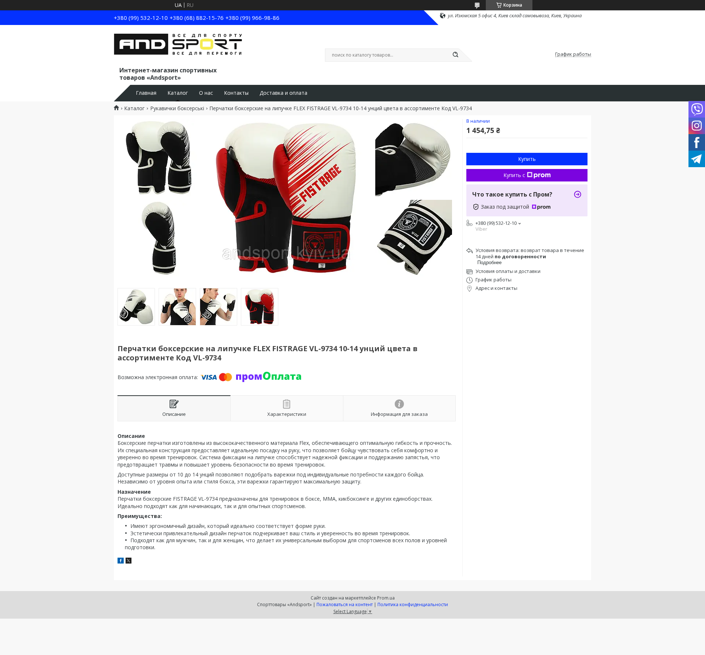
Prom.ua (386, 598)
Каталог (177, 93)
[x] (128, 561)
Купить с (514, 175)
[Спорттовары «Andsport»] (178, 47)
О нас (206, 93)
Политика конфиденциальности (412, 604)
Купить (527, 158)
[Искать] (455, 55)
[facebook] (121, 561)
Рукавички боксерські (177, 108)
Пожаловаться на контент (345, 604)
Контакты (236, 93)
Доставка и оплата (283, 93)
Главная (146, 93)
